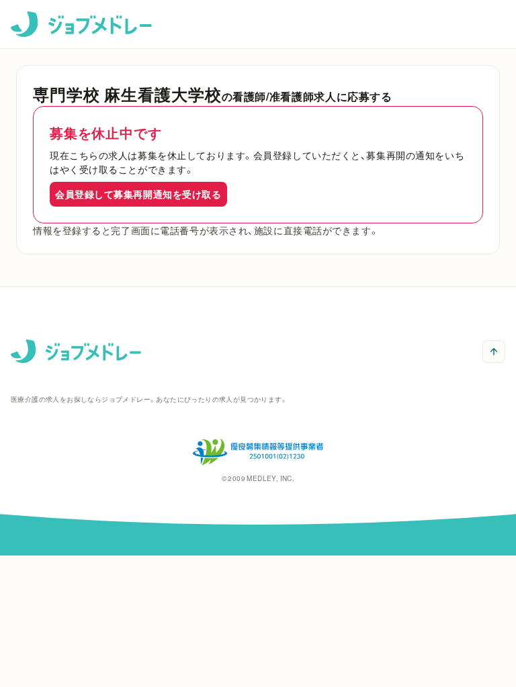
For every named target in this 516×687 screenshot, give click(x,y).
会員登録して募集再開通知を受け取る (138, 194)
